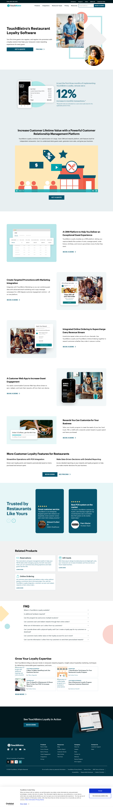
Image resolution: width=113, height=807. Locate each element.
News (75, 751)
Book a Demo (68, 252)
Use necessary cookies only (100, 795)
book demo (50, 474)
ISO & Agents (77, 761)
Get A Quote (56, 197)
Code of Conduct (99, 772)
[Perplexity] (20, 761)
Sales (86, 1)
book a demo (99, 5)
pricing (39, 49)
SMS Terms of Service (98, 769)
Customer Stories (61, 751)
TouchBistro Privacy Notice (75, 769)
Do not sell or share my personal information (54, 769)
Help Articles (60, 754)
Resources (74, 5)
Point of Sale (44, 746)
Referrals (92, 1)
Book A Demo (12, 300)
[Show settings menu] (96, 190)
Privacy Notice (40, 799)
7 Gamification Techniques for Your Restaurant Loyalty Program (80, 671)
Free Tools (60, 756)
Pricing (67, 5)
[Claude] (12, 761)
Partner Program (78, 759)
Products (37, 5)
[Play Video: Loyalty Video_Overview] (56, 167)
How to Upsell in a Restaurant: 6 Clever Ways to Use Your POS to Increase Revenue (40, 684)
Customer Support (96, 746)
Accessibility (75, 772)
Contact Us (77, 754)
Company (73, 1)
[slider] (56, 190)
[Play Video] (16, 190)
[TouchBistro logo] (16, 745)
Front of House (44, 749)
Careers (76, 749)
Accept (100, 790)
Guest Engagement (45, 754)
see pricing (64, 474)
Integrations (46, 5)
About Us (76, 746)
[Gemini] (16, 761)
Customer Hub (101, 1)
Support (80, 1)
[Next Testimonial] (14, 521)
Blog (58, 746)
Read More (19, 694)
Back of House (44, 751)
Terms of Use (87, 769)
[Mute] (93, 190)
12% (66, 93)
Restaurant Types (57, 5)
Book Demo (31, 725)
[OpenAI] (8, 761)
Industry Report (61, 749)
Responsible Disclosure (87, 772)
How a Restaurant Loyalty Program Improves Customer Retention (80, 683)
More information (30, 799)
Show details (23, 804)
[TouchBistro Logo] (14, 5)
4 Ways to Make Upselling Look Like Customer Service (38, 671)
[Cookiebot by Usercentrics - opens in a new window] (10, 804)
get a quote (20, 49)
